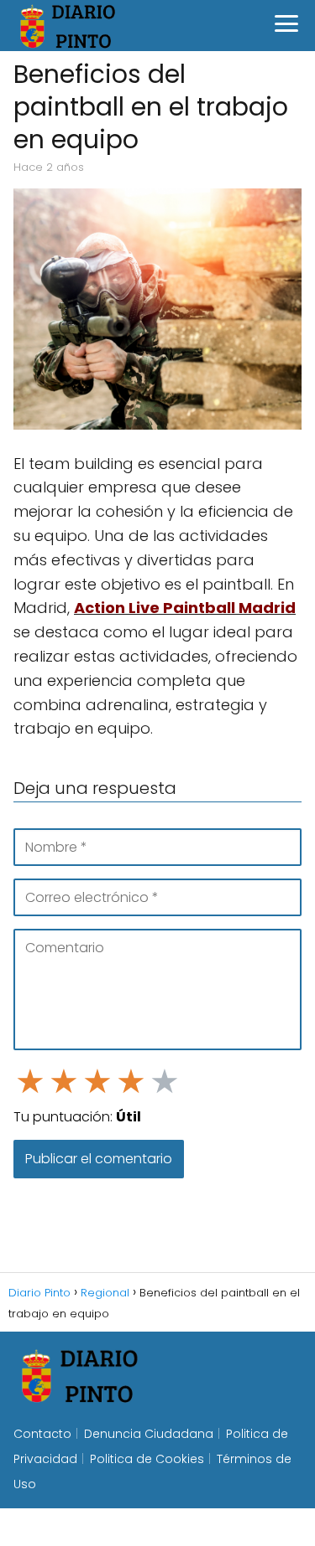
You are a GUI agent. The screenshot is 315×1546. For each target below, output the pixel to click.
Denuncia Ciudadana (148, 1433)
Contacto (42, 1433)
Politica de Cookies (147, 1459)
